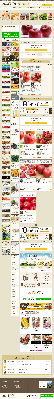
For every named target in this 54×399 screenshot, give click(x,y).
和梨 (21, 9)
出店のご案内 (49, 0)
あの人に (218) (14, 245)
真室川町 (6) (14, 294)
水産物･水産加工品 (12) (5, 124)
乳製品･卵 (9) (4, 169)
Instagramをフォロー (6, 71)
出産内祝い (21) (14, 234)
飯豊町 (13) (13, 279)
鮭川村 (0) (13, 311)
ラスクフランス (42, 9)
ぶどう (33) (4, 89)
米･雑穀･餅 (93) (5, 112)
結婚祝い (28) (14, 225)
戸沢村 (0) (13, 313)
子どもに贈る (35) (14, 252)
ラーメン (33, 9)
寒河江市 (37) (14, 269)
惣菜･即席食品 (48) (5, 134)
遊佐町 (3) (13, 298)
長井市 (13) (13, 277)
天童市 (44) (13, 267)
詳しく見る (25, 280)
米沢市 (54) (13, 262)
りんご (17, 9)
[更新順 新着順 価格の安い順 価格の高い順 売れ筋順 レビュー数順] (49, 115)
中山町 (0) (13, 306)
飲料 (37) (4, 174)
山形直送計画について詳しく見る (46, 270)
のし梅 (39, 9)
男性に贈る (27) (14, 249)
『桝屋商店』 (17, 135)
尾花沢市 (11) (14, 281)
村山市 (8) (13, 286)
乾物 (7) (4, 154)
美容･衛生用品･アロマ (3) (5, 207)
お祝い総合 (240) (14, 221)
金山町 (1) (13, 303)
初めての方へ (32, 0)
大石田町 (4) (14, 301)
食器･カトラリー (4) (5, 190)
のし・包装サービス (44, 0)
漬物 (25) (4, 149)
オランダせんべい (47, 9)
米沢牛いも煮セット (13, 134)
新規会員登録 (3, 0)
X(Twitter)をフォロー (6, 69)
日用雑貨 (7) (4, 195)
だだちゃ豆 (10, 9)
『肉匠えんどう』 (47, 369)
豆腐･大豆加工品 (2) (5, 159)
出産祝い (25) (14, 223)
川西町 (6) (13, 289)
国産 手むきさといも (22, 361)
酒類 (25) (4, 179)
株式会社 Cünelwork (44, 390)
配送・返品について (38, 0)
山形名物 (4, 9)
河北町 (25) (13, 274)
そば (30, 9)
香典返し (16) (14, 239)
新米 (23, 9)
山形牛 (28, 9)
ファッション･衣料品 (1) (5, 201)
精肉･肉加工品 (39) (5, 129)
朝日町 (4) (13, 296)
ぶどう (13, 9)
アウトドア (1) (5, 212)
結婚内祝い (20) (14, 236)
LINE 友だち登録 (43, 299)
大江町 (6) (13, 291)
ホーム (28, 0)
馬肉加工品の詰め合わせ (23, 369)
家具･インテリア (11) (5, 217)
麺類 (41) (4, 139)
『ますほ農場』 (47, 364)
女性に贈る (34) (14, 247)
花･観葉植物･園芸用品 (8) (5, 185)
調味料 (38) (4, 144)
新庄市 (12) (13, 284)
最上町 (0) (13, 308)
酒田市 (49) (13, 264)
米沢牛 (26, 9)
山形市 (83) (13, 257)
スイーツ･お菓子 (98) (4, 118)
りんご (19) (4, 94)
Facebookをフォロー (6, 67)
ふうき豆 (36, 9)
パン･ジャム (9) (5, 164)
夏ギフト (7, 9)
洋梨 (19, 9)
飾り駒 (51, 9)
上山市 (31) (13, 272)
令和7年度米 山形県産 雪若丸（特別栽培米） (26, 364)
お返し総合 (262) (14, 232)
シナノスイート (37, 47)
